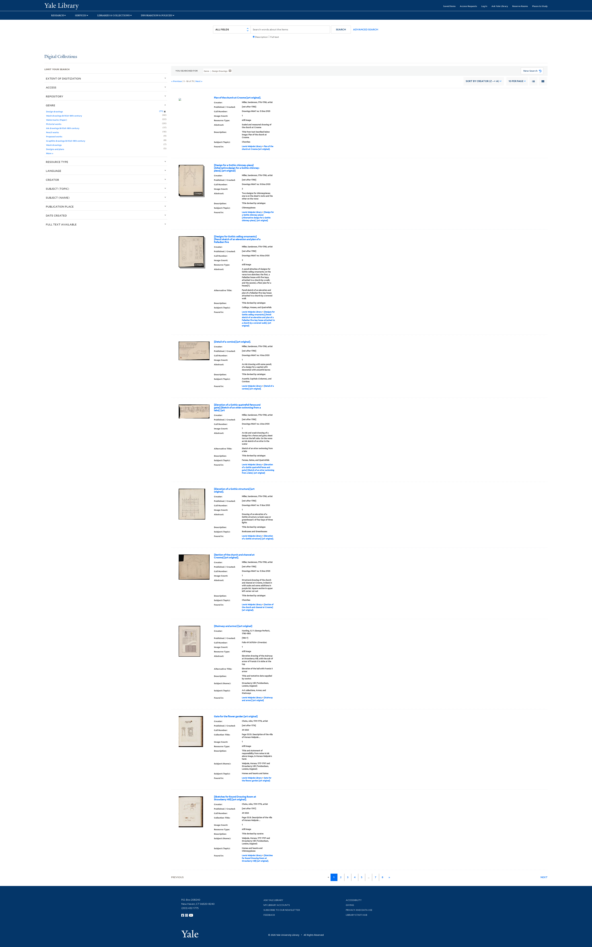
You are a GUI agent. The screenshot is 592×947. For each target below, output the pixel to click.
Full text (274, 37)
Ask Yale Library (499, 6)
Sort (482, 81)
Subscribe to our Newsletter (281, 910)
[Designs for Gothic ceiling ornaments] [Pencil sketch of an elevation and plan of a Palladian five (237, 239)
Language (53, 171)
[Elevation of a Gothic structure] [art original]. (234, 490)
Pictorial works (53, 124)
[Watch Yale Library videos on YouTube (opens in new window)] (191, 915)
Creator (52, 180)
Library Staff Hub (356, 915)
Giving (350, 905)
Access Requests (468, 6)
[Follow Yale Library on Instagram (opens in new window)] (186, 915)
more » (49, 153)
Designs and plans (55, 149)
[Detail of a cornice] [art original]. (232, 341)
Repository (54, 96)
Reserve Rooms (520, 6)
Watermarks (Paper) (56, 119)
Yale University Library (82, 6)
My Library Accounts (276, 905)
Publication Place (60, 206)
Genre (50, 105)
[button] (341, 29)
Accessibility (354, 900)
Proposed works (54, 136)
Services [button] (80, 15)
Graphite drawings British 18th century (65, 140)
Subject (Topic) (57, 188)
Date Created (56, 215)
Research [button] (57, 15)
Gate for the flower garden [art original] (236, 716)
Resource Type (57, 162)
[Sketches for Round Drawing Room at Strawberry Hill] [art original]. (235, 798)
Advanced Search (365, 29)
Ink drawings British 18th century (62, 128)
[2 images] (191, 180)
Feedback (269, 915)
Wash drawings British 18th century (64, 115)
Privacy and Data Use (359, 910)
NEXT (544, 877)
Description (261, 37)
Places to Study (540, 6)
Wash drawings (54, 144)
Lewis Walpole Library (252, 146)
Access (51, 87)
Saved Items (449, 6)
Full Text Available (61, 224)
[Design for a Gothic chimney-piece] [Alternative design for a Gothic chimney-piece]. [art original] (237, 168)
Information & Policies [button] (156, 15)
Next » (198, 81)
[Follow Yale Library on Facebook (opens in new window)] (182, 915)
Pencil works (52, 132)
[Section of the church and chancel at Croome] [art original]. (234, 556)
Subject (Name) (58, 197)
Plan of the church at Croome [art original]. (237, 97)
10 (516, 81)
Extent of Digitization (63, 78)
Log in (484, 6)
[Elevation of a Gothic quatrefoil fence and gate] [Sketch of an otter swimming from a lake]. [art (237, 407)
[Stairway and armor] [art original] (233, 626)
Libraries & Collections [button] (113, 15)
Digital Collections (60, 56)
